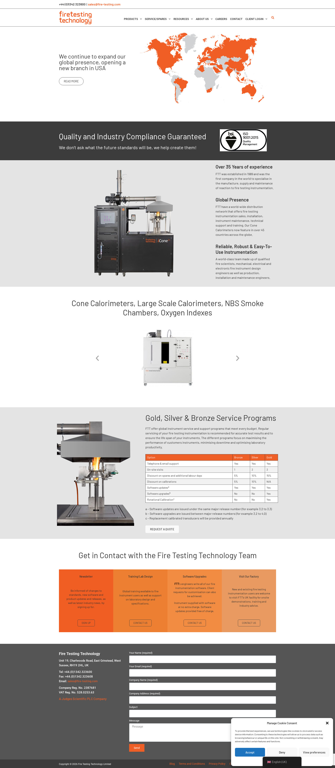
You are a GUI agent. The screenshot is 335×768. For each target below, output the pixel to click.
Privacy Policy (217, 763)
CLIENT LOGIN (254, 19)
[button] (327, 723)
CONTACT (236, 19)
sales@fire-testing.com (104, 4)
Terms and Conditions (192, 763)
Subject (133, 707)
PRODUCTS (131, 19)
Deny (282, 752)
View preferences (314, 752)
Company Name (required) (143, 680)
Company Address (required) (144, 693)
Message (134, 720)
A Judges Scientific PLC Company (83, 699)
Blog (172, 763)
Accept (250, 752)
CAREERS (221, 19)
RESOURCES (181, 19)
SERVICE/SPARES (156, 19)
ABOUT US (202, 19)
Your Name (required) (141, 653)
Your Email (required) (140, 666)
